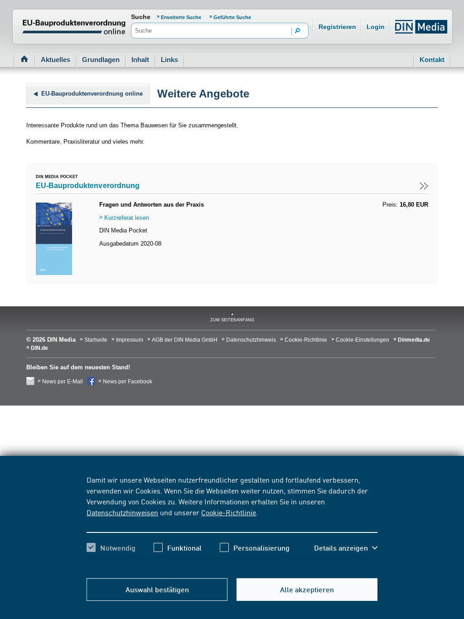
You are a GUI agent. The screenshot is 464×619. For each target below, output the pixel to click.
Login (376, 26)
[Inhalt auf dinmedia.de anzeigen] (54, 206)
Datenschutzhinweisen (122, 512)
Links (169, 59)
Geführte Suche (232, 17)
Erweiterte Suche (182, 17)
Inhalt (140, 59)
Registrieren (337, 26)
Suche (140, 16)
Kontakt (432, 59)
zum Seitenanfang (232, 320)
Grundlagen (101, 59)
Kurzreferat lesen (126, 217)
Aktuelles (55, 59)
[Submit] (297, 31)
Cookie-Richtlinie (228, 512)
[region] (232, 521)
